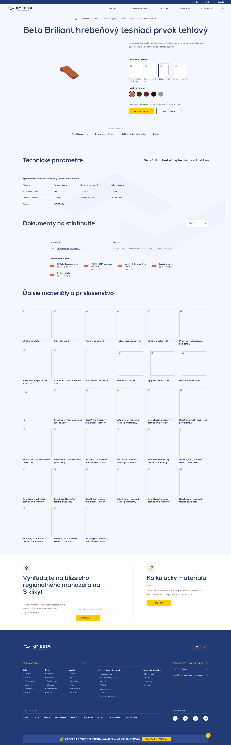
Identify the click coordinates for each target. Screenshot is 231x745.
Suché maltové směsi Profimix (188, 675)
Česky (202, 647)
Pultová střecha (60, 185)
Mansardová (30, 688)
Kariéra (101, 717)
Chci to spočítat (141, 111)
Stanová (28, 685)
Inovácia (35, 717)
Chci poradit (169, 111)
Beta (123, 18)
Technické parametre (80, 134)
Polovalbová (29, 681)
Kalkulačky (156, 739)
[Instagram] (185, 718)
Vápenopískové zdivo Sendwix (110, 670)
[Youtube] (195, 718)
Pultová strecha (117, 185)
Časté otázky (131, 717)
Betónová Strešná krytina (105, 18)
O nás (25, 717)
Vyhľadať (85, 618)
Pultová (28, 692)
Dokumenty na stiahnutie (104, 134)
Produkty (86, 18)
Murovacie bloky (106, 674)
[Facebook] (175, 718)
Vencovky (103, 681)
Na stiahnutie (60, 717)
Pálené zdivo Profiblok (152, 670)
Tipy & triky (88, 717)
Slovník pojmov (115, 717)
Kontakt (156, 134)
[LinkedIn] (205, 718)
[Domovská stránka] (76, 18)
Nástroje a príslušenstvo (109, 696)
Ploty (102, 692)
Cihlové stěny (180, 669)
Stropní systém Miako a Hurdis (188, 663)
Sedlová (28, 674)
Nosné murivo (150, 674)
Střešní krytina (30, 663)
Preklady (103, 685)
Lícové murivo (105, 689)
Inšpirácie (75, 717)
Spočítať (159, 603)
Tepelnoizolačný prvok (108, 678)
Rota (47, 670)
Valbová (28, 677)
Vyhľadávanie (223, 8)
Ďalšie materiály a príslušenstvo (134, 134)
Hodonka (71, 670)
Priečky (147, 678)
